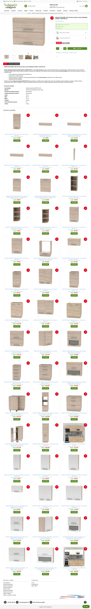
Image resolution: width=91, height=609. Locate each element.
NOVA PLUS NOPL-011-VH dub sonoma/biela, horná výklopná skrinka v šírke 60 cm (17, 506)
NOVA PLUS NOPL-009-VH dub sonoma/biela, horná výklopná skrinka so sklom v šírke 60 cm (74, 537)
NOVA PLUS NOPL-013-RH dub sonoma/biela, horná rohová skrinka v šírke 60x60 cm (45, 537)
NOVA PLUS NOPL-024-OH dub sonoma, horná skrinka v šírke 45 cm (17, 259)
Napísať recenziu (73, 52)
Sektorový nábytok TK (59, 21)
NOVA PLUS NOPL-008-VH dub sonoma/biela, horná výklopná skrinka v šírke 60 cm (17, 537)
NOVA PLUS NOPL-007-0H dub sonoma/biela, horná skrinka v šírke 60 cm (45, 506)
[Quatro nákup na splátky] (72, 598)
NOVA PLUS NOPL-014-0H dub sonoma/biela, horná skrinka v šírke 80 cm (74, 506)
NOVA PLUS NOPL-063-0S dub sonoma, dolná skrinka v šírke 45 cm (74, 290)
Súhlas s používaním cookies (9, 595)
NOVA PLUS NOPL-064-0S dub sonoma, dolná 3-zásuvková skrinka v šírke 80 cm (74, 413)
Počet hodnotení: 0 (65, 52)
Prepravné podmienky (8, 585)
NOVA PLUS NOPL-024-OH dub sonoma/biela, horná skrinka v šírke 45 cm (74, 475)
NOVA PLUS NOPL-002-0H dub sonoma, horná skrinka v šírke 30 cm (17, 135)
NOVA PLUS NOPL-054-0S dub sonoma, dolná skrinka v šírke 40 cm (17, 290)
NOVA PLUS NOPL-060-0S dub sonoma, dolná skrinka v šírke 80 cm (74, 321)
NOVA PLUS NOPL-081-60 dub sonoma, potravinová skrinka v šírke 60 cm (45, 444)
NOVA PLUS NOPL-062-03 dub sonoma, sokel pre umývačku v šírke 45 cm (45, 166)
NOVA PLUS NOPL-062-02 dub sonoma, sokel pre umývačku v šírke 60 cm (17, 166)
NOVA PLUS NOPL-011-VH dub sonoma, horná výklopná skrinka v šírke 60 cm (74, 259)
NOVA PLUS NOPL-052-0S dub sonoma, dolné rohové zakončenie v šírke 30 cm (45, 228)
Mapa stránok (34, 585)
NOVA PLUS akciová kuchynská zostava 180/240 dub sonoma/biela (74, 568)
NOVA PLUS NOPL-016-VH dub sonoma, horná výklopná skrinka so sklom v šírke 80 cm (74, 382)
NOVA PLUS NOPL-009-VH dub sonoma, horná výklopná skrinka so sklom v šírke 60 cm (74, 352)
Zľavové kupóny (6, 588)
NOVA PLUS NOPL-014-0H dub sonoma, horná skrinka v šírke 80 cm (45, 321)
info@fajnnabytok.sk (54, 6)
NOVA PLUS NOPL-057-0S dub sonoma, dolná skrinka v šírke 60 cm (17, 321)
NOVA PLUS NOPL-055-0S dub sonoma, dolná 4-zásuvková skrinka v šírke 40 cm (17, 382)
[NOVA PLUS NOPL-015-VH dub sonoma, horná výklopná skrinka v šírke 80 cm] (7, 57)
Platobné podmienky (7, 587)
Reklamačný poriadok (8, 590)
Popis (5, 63)
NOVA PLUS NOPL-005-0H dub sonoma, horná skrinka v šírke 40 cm (74, 228)
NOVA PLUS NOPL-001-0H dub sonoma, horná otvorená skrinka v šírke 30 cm (74, 197)
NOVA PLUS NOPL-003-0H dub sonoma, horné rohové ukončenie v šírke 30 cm (16, 228)
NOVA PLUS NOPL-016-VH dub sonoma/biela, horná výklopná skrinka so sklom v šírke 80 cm (45, 568)
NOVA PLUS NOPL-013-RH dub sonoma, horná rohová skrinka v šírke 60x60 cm (45, 352)
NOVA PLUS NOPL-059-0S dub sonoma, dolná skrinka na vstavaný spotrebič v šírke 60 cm (45, 259)
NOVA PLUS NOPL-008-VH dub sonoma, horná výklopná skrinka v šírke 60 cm (17, 352)
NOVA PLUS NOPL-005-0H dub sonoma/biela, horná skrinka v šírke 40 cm (45, 475)
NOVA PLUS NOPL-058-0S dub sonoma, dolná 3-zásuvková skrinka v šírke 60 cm (45, 382)
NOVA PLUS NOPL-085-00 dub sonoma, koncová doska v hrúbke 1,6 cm (74, 166)
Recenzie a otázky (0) (14, 63)
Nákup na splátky (7, 593)
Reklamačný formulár (8, 592)
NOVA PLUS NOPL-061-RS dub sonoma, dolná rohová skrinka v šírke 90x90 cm (16, 413)
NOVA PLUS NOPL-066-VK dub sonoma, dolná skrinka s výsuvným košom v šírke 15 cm (17, 444)
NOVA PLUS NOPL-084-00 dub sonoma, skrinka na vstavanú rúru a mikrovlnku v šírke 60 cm (45, 413)
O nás (32, 582)
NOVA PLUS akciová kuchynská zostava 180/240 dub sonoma (74, 444)
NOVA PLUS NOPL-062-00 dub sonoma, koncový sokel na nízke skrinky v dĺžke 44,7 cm (45, 135)
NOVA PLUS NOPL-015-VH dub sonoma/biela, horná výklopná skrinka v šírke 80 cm (17, 568)
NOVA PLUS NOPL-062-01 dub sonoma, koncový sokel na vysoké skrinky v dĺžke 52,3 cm (74, 135)
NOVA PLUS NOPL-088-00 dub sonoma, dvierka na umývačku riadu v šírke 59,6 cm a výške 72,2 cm (45, 197)
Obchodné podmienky (8, 584)
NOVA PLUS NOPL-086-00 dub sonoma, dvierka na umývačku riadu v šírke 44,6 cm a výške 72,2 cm (17, 197)
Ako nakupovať (6, 582)
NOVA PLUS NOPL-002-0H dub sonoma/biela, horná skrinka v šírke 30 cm (17, 475)
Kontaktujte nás (34, 584)
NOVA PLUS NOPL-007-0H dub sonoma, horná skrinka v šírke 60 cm (45, 290)
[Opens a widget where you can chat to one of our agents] (86, 606)
